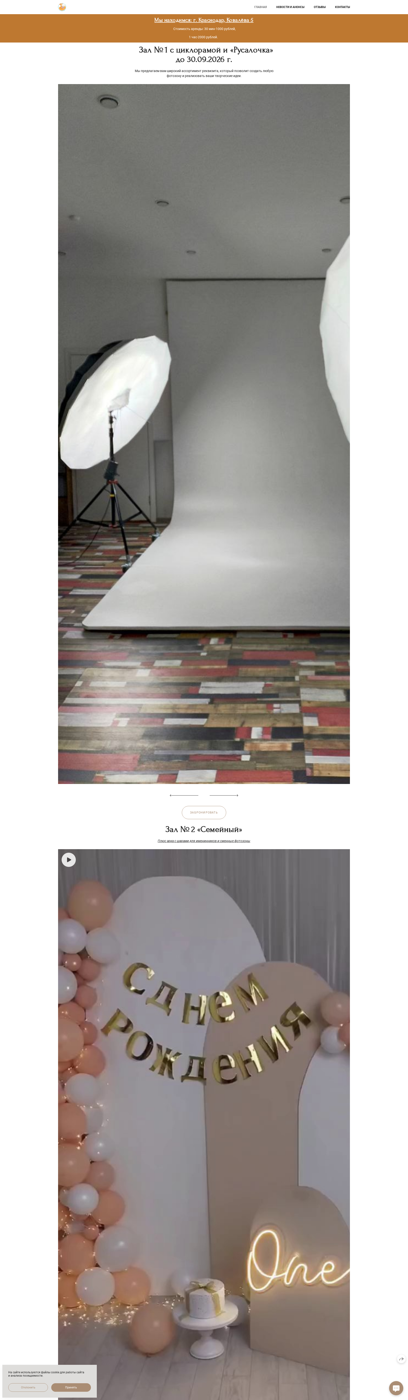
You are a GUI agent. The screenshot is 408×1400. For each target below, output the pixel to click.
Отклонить (28, 1387)
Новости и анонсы (290, 7)
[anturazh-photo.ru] (62, 7)
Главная (260, 7)
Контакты (342, 7)
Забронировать (204, 812)
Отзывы (320, 7)
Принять (71, 1387)
